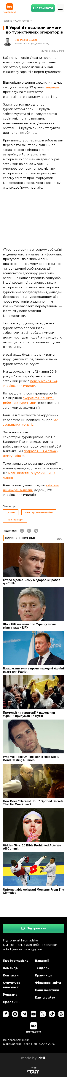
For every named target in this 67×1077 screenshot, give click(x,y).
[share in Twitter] (29, 531)
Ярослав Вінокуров (26, 40)
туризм (11, 512)
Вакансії (42, 960)
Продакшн (11, 1002)
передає (52, 87)
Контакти (11, 975)
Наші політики (47, 990)
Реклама (10, 994)
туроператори (15, 519)
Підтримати (43, 8)
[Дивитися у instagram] (15, 1014)
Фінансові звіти (48, 983)
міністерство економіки (39, 512)
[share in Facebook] (22, 531)
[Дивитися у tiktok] (52, 1014)
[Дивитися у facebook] (6, 1014)
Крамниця (43, 975)
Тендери (42, 968)
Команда (10, 968)
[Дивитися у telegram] (24, 1014)
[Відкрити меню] (60, 8)
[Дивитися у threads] (61, 1014)
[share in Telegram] (36, 531)
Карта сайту (45, 997)
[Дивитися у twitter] (43, 1014)
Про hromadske (15, 960)
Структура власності (11, 985)
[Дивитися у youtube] (33, 1014)
